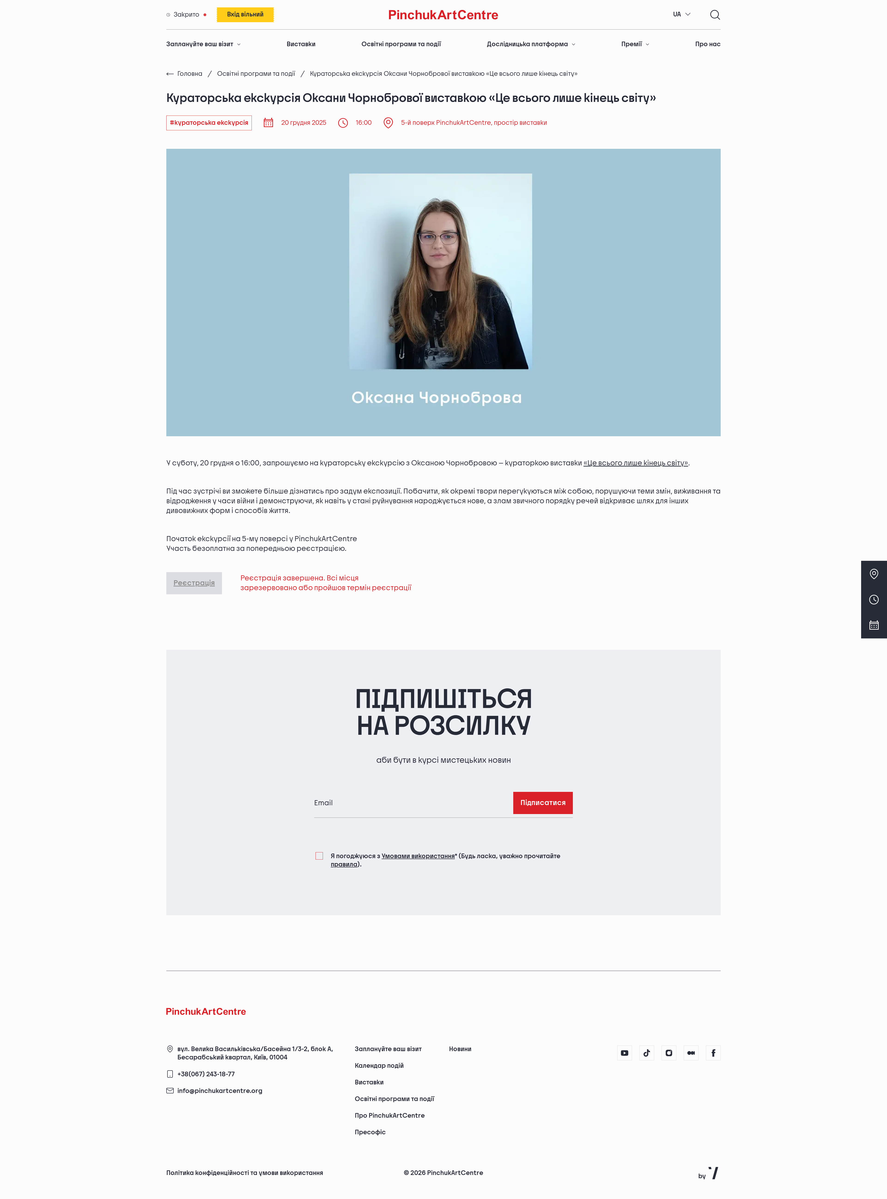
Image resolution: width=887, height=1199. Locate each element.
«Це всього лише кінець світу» (635, 463)
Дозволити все (645, 1158)
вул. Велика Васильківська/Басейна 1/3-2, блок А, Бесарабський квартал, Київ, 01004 (255, 1053)
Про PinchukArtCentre (390, 1116)
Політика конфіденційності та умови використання (244, 1173)
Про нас (708, 44)
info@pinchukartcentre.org (219, 1091)
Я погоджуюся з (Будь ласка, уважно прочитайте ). (445, 860)
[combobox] (682, 14)
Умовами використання (418, 856)
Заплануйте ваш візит (199, 44)
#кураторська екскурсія (209, 123)
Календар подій (379, 1066)
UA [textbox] (677, 14)
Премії (631, 44)
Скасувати (713, 1158)
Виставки (301, 44)
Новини (460, 1049)
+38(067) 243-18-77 (206, 1074)
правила (344, 864)
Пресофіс (370, 1132)
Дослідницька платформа (527, 44)
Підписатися (543, 802)
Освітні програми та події (401, 44)
